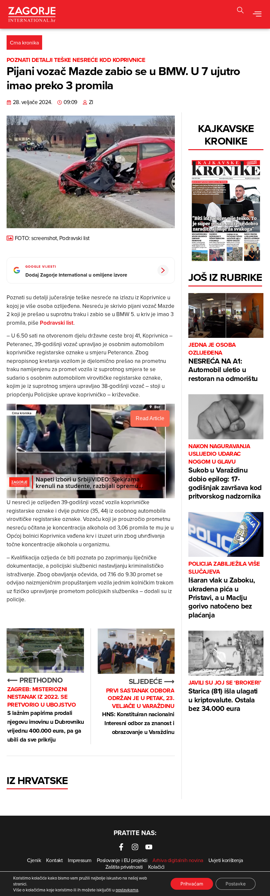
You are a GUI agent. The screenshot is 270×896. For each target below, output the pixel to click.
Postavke (236, 883)
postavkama (127, 890)
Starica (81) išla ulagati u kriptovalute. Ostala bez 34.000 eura (224, 696)
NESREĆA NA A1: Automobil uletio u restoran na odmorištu (222, 362)
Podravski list (56, 323)
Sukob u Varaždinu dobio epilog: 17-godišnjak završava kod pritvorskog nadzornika (224, 472)
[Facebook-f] (121, 847)
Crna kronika (24, 42)
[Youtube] (148, 847)
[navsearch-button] (240, 11)
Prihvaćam (191, 883)
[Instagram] (135, 847)
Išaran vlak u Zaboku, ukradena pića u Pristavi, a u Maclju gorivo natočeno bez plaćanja (224, 590)
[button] (257, 14)
